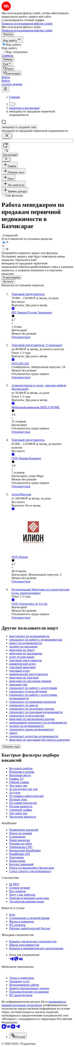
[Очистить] (7, 136)
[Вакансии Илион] (41, 533)
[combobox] (19, 127)
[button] (6, 77)
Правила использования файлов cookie (27, 30)
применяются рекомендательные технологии (34, 1003)
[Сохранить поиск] (5, 146)
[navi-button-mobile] (5, 89)
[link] (8, 68)
